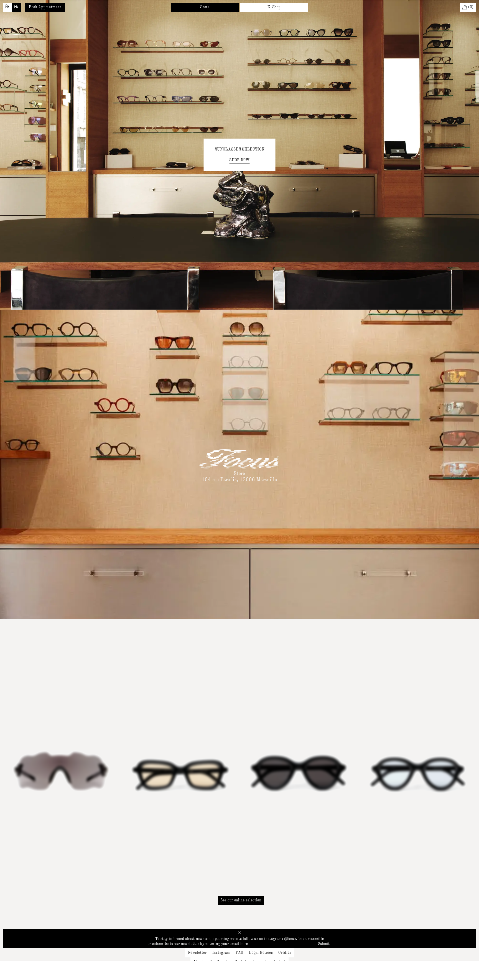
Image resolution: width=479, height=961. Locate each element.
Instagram (221, 953)
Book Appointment (45, 7)
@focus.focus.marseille (304, 939)
